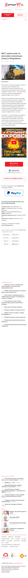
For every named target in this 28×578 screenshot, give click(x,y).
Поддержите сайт (7, 15)
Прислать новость (7, 9)
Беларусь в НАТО (14, 546)
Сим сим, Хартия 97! (20, 15)
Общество (10, 536)
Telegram (16, 244)
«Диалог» (17, 95)
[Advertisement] (14, 37)
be (8, 11)
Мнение (3, 509)
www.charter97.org (18, 563)
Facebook (6, 234)
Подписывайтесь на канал (14, 171)
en (13, 11)
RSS (7, 244)
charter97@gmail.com (6, 570)
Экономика (18, 536)
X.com (6, 237)
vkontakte (16, 237)
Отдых (7, 542)
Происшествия (5, 538)
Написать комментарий (14, 178)
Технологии (17, 540)
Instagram (16, 241)
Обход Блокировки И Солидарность (10, 544)
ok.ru (7, 241)
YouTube (16, 234)
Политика (3, 536)
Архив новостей (18, 9)
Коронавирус (4, 546)
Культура (18, 538)
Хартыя (14, 5)
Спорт (12, 538)
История (24, 538)
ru (10, 11)
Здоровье (23, 540)
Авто (2, 542)
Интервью (9, 540)
